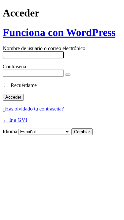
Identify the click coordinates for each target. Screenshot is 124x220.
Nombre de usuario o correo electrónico (44, 48)
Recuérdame (24, 85)
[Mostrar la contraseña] (67, 75)
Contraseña (14, 66)
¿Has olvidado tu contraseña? (33, 108)
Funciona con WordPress (59, 32)
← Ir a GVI (15, 120)
